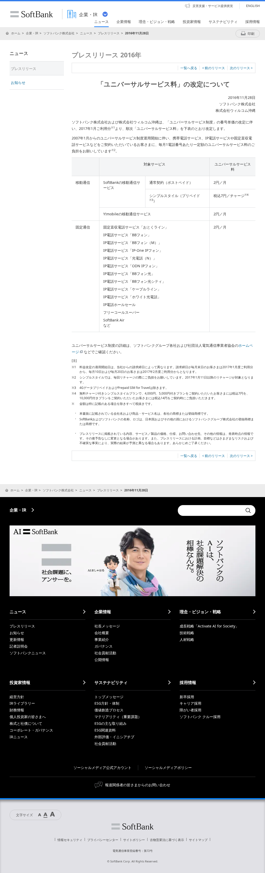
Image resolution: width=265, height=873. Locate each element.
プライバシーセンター (102, 840)
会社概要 (101, 632)
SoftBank (31, 14)
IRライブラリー (22, 703)
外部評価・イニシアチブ (114, 736)
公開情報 (101, 659)
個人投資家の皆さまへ (28, 716)
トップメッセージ (108, 696)
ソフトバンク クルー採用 (200, 716)
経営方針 (17, 696)
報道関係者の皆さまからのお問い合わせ (137, 784)
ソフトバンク (132, 826)
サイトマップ (198, 840)
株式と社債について (26, 723)
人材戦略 (187, 639)
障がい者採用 (190, 709)
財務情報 (17, 709)
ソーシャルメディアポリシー (168, 767)
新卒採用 (187, 696)
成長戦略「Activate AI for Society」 (209, 626)
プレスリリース (109, 33)
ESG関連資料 (105, 730)
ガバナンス (103, 646)
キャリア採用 (190, 703)
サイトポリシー (134, 840)
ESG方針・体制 (106, 703)
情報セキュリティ (69, 840)
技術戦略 (187, 632)
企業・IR (32, 33)
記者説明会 (19, 646)
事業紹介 (101, 639)
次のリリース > (241, 68)
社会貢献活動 (105, 652)
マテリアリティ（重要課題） (118, 716)
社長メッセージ (107, 626)
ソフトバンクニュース (28, 652)
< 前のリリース (213, 68)
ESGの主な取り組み (110, 723)
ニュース (86, 33)
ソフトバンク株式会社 (59, 33)
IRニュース (19, 736)
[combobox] (210, 510)
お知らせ (18, 82)
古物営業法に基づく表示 (167, 840)
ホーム (15, 33)
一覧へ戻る (188, 68)
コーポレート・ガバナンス (31, 730)
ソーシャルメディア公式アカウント (102, 767)
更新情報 (17, 639)
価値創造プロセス (108, 709)
